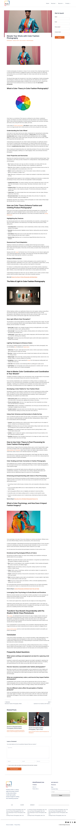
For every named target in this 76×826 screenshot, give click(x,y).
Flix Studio (10, 615)
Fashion (8, 731)
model (29, 360)
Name (56, 16)
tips (15, 346)
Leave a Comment (22, 40)
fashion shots (26, 346)
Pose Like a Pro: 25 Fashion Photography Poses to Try (26, 498)
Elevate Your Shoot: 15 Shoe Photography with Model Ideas (24, 277)
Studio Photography (29, 40)
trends (17, 252)
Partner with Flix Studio (12, 628)
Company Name (58, 31)
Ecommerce (22, 730)
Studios (47, 3)
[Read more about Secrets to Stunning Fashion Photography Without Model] (17, 718)
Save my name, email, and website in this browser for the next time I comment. (22, 765)
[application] (55, 3)
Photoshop (18, 450)
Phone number (57, 26)
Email (56, 21)
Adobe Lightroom (10, 450)
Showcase (53, 3)
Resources (60, 3)
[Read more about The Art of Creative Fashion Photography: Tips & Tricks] (39, 719)
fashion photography (18, 125)
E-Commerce (16, 730)
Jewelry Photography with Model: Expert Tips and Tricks (26, 588)
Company (67, 3)
